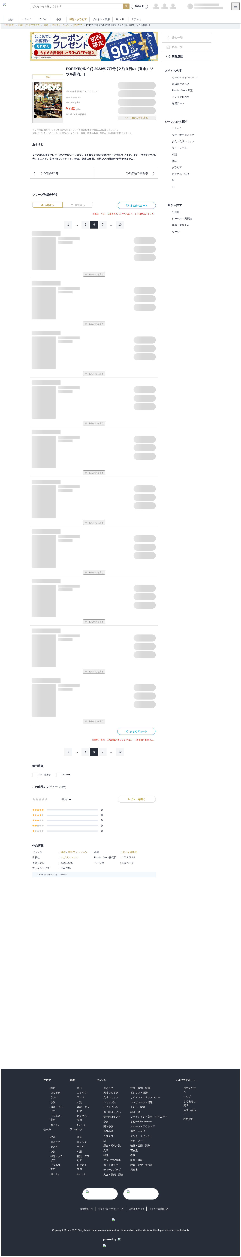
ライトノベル (179, 147)
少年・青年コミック (183, 134)
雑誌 (46, 25)
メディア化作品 (180, 96)
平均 (64, 799)
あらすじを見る (96, 274)
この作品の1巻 (49, 173)
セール (175, 231)
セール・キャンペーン (184, 77)
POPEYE (77, 25)
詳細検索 (139, 6)
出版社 (175, 212)
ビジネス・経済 (180, 173)
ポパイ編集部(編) (74, 91)
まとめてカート (138, 205)
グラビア (177, 167)
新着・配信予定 (180, 225)
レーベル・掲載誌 (182, 218)
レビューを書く (73, 102)
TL (173, 186)
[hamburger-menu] (235, 6)
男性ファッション (60, 25)
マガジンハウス (91, 91)
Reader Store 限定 (182, 90)
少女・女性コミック (183, 141)
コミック (177, 128)
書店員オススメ (180, 83)
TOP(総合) (9, 25)
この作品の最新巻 (136, 173)
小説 (174, 154)
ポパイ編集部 (44, 774)
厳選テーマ (178, 103)
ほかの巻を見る (139, 117)
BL (173, 180)
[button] (159, 1209)
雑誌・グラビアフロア (29, 25)
